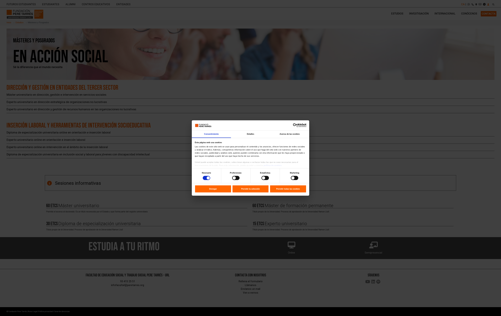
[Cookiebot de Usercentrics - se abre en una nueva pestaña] (295, 125)
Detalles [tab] (250, 134)
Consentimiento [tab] (211, 134)
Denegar (213, 189)
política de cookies (273, 165)
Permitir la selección (250, 189)
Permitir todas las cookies (288, 189)
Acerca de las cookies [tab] (290, 134)
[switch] (236, 178)
